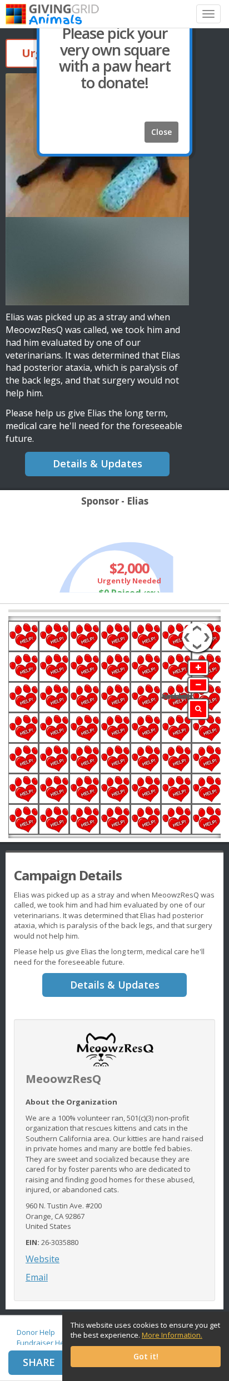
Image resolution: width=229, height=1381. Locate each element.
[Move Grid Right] (208, 632)
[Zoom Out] (198, 685)
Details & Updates (97, 463)
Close (161, 132)
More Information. (172, 1335)
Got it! (145, 1356)
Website (42, 1259)
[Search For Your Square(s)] (198, 709)
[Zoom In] (198, 668)
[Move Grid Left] (186, 632)
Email (37, 1277)
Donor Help (36, 1332)
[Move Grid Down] (197, 648)
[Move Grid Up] (197, 627)
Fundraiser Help (44, 1343)
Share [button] (39, 1362)
